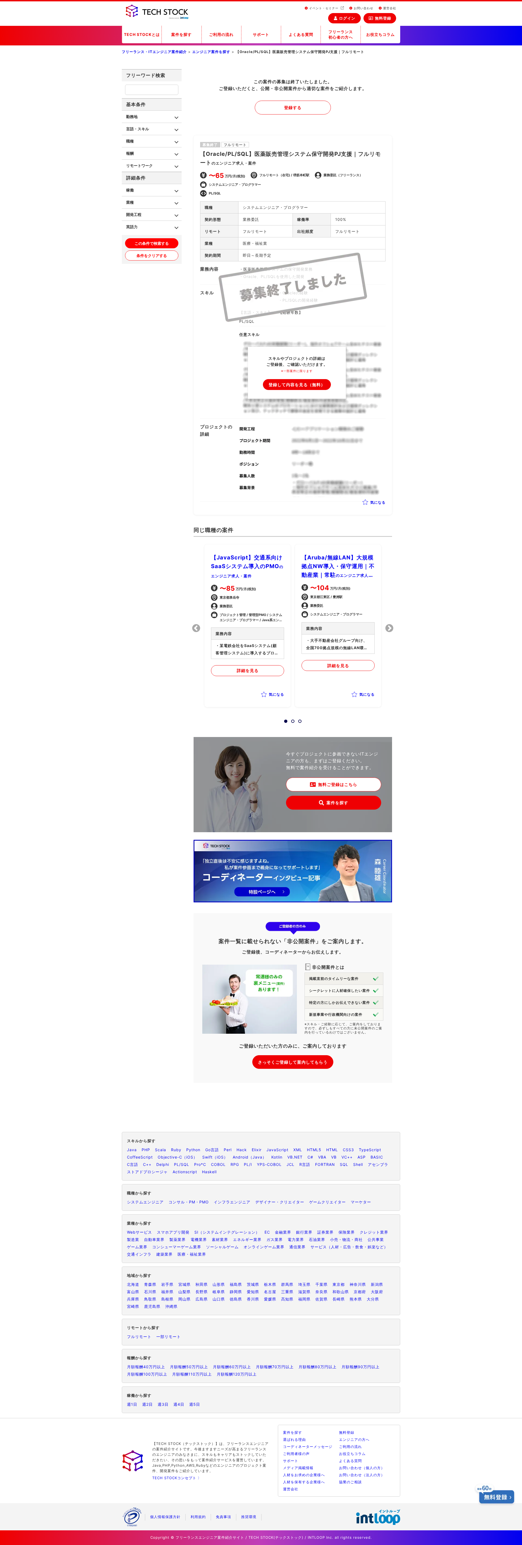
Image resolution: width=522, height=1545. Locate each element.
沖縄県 (171, 1306)
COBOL (218, 1164)
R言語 (304, 1164)
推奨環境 (248, 1517)
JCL (290, 1164)
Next (389, 628)
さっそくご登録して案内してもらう (293, 1062)
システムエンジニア (145, 1202)
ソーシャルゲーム (222, 1246)
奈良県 (321, 1291)
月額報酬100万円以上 (147, 1374)
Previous (196, 628)
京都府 (360, 1291)
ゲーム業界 (137, 1246)
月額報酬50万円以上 (189, 1366)
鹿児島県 (152, 1306)
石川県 (150, 1291)
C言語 (132, 1164)
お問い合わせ (363, 8)
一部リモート (168, 1336)
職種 (130, 141)
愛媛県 (270, 1299)
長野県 (201, 1291)
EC (267, 1232)
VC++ (347, 1157)
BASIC (377, 1157)
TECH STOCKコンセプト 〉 (176, 1478)
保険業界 (346, 1232)
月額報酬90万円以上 (360, 1366)
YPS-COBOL (269, 1164)
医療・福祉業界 (192, 1254)
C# (310, 1157)
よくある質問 (301, 34)
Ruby (176, 1149)
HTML (332, 1149)
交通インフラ (139, 1254)
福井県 (167, 1291)
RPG (235, 1164)
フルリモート (139, 1336)
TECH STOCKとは (142, 34)
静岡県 (236, 1291)
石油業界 (317, 1239)
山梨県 (184, 1291)
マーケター (361, 1202)
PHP (146, 1149)
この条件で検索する (152, 243)
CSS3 (348, 1149)
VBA (322, 1157)
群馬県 (287, 1284)
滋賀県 (304, 1291)
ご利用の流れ (221, 34)
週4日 (178, 1404)
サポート (261, 34)
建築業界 (164, 1254)
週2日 (147, 1404)
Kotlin (276, 1157)
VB (334, 1157)
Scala (160, 1149)
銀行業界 (304, 1232)
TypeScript (370, 1149)
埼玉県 (304, 1284)
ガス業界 (274, 1239)
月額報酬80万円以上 (318, 1366)
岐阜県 (219, 1291)
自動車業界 (154, 1239)
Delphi (162, 1164)
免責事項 (223, 1517)
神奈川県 (358, 1284)
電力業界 (296, 1239)
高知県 (287, 1299)
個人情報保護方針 (165, 1517)
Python (193, 1149)
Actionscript (185, 1171)
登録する (293, 107)
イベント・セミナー (324, 8)
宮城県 (184, 1284)
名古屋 (270, 1291)
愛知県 (253, 1291)
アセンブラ (378, 1164)
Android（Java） (249, 1157)
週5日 (194, 1404)
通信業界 (297, 1246)
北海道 (133, 1284)
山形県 (219, 1284)
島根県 (167, 1299)
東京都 (339, 1284)
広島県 (201, 1299)
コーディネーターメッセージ (308, 1446)
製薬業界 (177, 1239)
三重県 (287, 1291)
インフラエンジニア (232, 1202)
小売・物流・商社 (346, 1239)
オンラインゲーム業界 (264, 1246)
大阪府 (377, 1291)
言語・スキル (137, 128)
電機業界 (199, 1239)
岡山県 (184, 1299)
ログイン (347, 18)
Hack (242, 1149)
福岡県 (304, 1299)
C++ (147, 1164)
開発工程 (133, 214)
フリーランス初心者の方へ (340, 34)
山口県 (219, 1299)
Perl (228, 1149)
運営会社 (389, 8)
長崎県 (339, 1299)
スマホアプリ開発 (173, 1232)
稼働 (130, 190)
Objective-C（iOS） (177, 1157)
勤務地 (132, 116)
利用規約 (198, 1517)
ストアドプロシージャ (147, 1171)
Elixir (257, 1149)
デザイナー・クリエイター (279, 1202)
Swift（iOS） (215, 1157)
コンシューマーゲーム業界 (176, 1246)
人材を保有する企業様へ (304, 1482)
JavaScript (277, 1149)
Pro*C (200, 1164)
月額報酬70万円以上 (275, 1366)
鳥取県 (150, 1299)
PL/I (248, 1164)
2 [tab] (291, 720)
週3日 (163, 1404)
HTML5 (314, 1149)
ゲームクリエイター (327, 1202)
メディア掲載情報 (298, 1468)
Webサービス (139, 1232)
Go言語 (212, 1149)
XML (297, 1149)
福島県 (236, 1284)
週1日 (132, 1404)
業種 (130, 202)
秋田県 (201, 1284)
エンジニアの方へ (354, 1439)
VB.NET (295, 1157)
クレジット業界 (374, 1232)
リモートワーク (139, 165)
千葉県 (321, 1284)
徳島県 (236, 1299)
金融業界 (283, 1232)
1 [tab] (284, 720)
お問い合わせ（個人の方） (362, 1468)
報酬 (130, 153)
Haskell (209, 1171)
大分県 (373, 1299)
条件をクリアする (151, 255)
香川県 (253, 1299)
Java (132, 1149)
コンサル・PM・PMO (189, 1202)
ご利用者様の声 (296, 1453)
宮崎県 (133, 1306)
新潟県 (377, 1284)
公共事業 (376, 1239)
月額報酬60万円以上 (232, 1366)
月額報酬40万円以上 (146, 1366)
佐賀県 (321, 1299)
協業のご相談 (350, 1482)
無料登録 (383, 18)
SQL (344, 1164)
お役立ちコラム (380, 34)
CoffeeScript (140, 1157)
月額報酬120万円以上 (237, 1374)
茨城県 (253, 1284)
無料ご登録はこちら (337, 784)
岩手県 (167, 1284)
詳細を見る (248, 670)
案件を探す (181, 34)
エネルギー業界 (247, 1239)
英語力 (132, 226)
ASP (362, 1157)
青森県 (150, 1284)
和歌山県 (341, 1291)
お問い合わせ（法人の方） (362, 1475)
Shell (358, 1164)
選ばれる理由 (294, 1439)
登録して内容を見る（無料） (297, 384)
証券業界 (325, 1232)
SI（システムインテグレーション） (227, 1232)
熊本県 (356, 1299)
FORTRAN (325, 1164)
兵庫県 (133, 1299)
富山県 (133, 1291)
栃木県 (270, 1284)
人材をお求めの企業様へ (304, 1475)
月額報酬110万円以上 (192, 1374)
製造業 (133, 1239)
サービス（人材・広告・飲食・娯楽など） (349, 1246)
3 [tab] (298, 720)
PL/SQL (181, 1164)
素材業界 (220, 1239)
